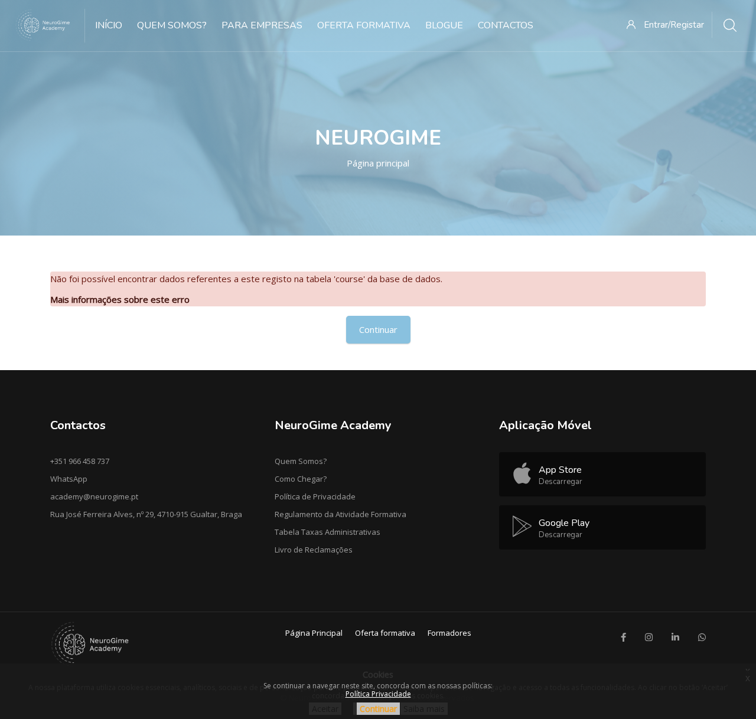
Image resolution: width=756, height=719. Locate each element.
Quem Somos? (301, 461)
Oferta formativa (385, 633)
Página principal (378, 163)
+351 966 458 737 (79, 461)
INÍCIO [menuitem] (108, 25)
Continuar (378, 329)
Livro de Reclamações (314, 549)
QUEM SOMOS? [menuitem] (172, 25)
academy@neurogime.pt (94, 496)
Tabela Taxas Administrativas (327, 532)
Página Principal (314, 633)
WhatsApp (68, 478)
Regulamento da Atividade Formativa (340, 514)
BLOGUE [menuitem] (444, 25)
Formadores (449, 633)
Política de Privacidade (315, 496)
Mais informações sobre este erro (120, 299)
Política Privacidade (378, 694)
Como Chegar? (301, 478)
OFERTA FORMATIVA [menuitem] (363, 25)
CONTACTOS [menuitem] (505, 25)
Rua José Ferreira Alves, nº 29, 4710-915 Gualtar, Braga (146, 514)
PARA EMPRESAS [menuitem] (261, 25)
